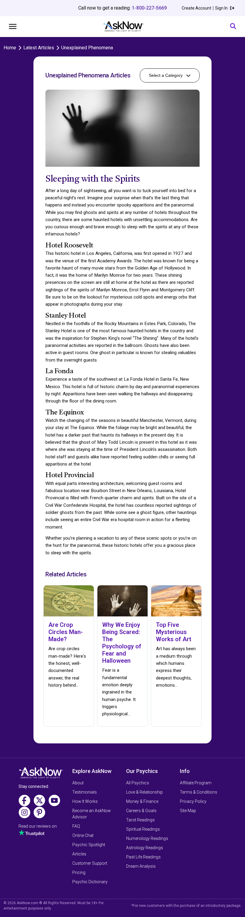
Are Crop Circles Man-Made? (65, 632)
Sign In (222, 8)
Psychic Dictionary (90, 881)
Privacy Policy (193, 801)
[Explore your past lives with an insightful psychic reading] (41, 774)
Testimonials (84, 792)
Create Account (196, 8)
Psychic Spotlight (88, 844)
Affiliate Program (196, 782)
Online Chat (83, 835)
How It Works (85, 801)
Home (10, 47)
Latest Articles (38, 47)
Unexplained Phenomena (87, 47)
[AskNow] (123, 26)
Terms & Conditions (198, 792)
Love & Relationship (144, 792)
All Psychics (137, 782)
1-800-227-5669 (149, 8)
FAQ (76, 826)
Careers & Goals (141, 810)
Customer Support (89, 863)
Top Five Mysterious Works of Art (173, 632)
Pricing (78, 872)
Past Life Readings (143, 857)
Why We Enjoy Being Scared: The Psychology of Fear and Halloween (121, 642)
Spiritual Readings (143, 829)
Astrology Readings (144, 847)
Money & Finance (142, 801)
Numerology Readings (147, 838)
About (78, 782)
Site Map (188, 810)
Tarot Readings (140, 820)
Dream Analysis (141, 866)
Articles (79, 854)
